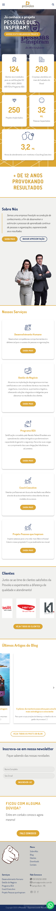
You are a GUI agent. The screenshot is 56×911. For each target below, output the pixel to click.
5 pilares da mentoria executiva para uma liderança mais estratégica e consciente (30, 710)
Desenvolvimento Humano (12, 879)
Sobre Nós (34, 851)
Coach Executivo (8, 889)
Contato (33, 864)
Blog (31, 854)
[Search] (53, 4)
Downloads (34, 861)
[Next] (53, 687)
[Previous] (2, 687)
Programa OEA (8, 886)
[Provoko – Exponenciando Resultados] (28, 4)
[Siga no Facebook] (38, 892)
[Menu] (3, 4)
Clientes (33, 858)
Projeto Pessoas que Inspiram (13, 892)
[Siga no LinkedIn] (31, 892)
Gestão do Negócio (9, 882)
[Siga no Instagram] (35, 892)
